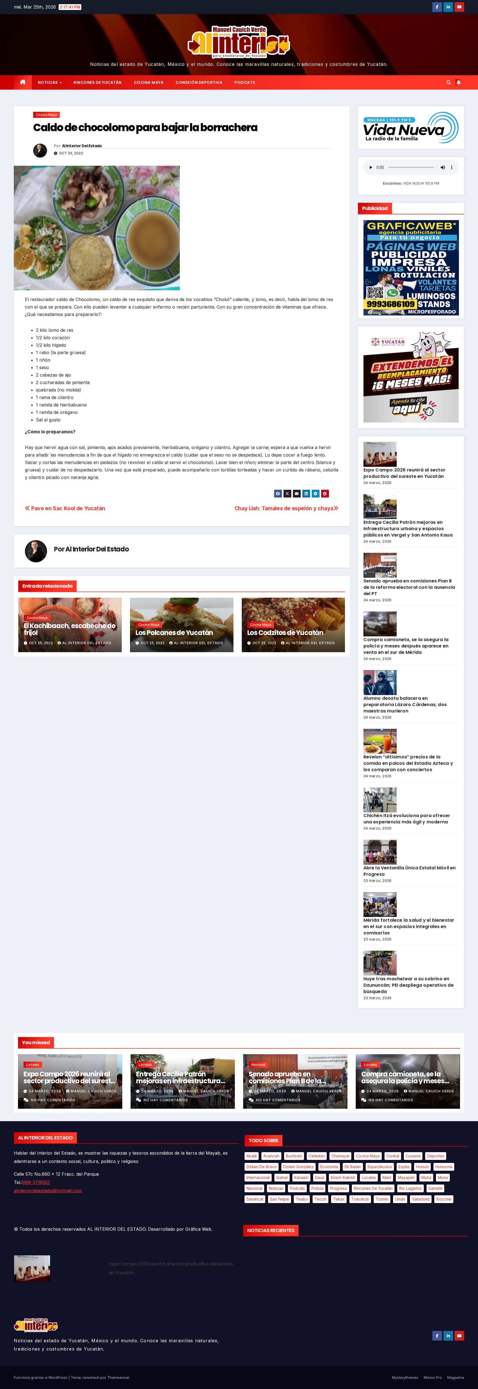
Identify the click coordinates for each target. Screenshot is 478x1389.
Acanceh (271, 1156)
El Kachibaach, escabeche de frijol (69, 629)
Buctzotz (294, 1156)
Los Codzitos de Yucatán (285, 632)
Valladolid (421, 1199)
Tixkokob (360, 1199)
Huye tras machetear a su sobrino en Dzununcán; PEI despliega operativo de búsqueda (408, 985)
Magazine (455, 1377)
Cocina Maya (149, 82)
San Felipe (279, 1199)
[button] (448, 82)
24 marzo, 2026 (45, 1091)
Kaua (319, 1177)
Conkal (392, 1156)
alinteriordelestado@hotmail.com (48, 1190)
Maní (387, 1177)
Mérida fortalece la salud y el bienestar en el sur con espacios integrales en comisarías (408, 926)
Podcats (245, 82)
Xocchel (443, 1199)
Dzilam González (298, 1166)
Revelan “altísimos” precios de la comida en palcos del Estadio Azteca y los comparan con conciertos (408, 763)
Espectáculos (380, 1166)
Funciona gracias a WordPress (41, 1377)
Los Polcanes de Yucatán (174, 632)
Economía (329, 1166)
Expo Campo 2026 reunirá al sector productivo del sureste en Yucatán (404, 473)
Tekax (339, 1199)
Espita (404, 1166)
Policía (317, 1188)
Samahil (435, 1188)
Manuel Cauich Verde (93, 1091)
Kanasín (301, 1177)
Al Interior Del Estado (82, 145)
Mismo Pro (433, 1377)
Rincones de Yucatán (98, 82)
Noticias (48, 82)
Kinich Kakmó (343, 1177)
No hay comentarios (53, 1100)
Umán (400, 1199)
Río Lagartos (410, 1188)
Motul (426, 1177)
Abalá (251, 1156)
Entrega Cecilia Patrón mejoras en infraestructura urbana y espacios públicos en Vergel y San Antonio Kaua (408, 528)
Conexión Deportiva (199, 82)
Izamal (282, 1177)
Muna (443, 1177)
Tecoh (320, 1199)
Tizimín (382, 1199)
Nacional (258, 1065)
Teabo (302, 1199)
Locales (32, 1065)
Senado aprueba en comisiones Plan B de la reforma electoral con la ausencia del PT (409, 587)
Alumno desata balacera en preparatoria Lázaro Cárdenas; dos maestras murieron (405, 704)
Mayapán (406, 1177)
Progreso (338, 1188)
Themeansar (118, 1377)
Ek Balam (353, 1166)
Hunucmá (443, 1166)
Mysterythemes (405, 1377)
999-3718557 (36, 1182)
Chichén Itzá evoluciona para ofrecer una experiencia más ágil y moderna (406, 818)
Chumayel (340, 1156)
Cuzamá (413, 1156)
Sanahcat (254, 1199)
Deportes (435, 1156)
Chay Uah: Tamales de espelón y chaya (284, 508)
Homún (422, 1166)
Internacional (258, 1177)
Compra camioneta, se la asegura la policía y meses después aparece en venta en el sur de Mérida (406, 645)
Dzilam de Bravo (261, 1166)
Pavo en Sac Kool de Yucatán (67, 508)
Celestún (317, 1156)
